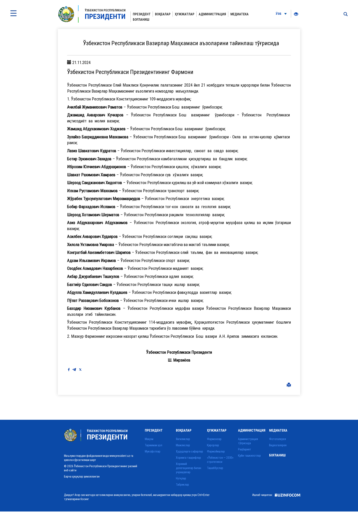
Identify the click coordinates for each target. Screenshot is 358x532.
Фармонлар (214, 439)
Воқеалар (163, 14)
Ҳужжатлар (184, 14)
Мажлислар (183, 445)
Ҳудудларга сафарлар (189, 451)
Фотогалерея (277, 439)
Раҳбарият (244, 449)
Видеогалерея (278, 445)
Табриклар (182, 484)
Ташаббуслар (215, 468)
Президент (142, 14)
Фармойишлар (216, 451)
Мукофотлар (152, 451)
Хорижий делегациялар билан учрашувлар (188, 468)
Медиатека (239, 14)
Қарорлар (213, 445)
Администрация (212, 14)
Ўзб (279, 14)
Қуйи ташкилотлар (249, 455)
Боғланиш (141, 19)
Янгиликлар (183, 439)
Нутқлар (181, 478)
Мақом (149, 439)
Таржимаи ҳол (153, 445)
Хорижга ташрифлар (188, 458)
